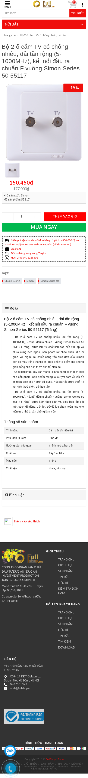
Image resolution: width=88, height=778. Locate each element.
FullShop (51, 759)
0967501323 (18, 684)
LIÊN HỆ (63, 583)
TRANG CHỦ (66, 559)
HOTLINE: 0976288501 (24, 257)
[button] (44, 308)
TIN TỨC (63, 577)
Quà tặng (15, 248)
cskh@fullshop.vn (20, 688)
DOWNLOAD (66, 647)
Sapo (61, 759)
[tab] (44, 308)
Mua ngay (44, 227)
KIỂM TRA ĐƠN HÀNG (68, 591)
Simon (30, 281)
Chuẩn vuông (12, 281)
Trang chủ (10, 35)
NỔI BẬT (12, 24)
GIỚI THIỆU (65, 565)
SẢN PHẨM (65, 571)
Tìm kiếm (77, 13)
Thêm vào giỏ (65, 216)
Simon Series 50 (50, 281)
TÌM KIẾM (64, 641)
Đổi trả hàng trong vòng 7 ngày (28, 253)
